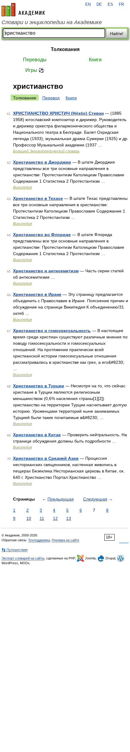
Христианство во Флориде (42, 234)
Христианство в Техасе (38, 198)
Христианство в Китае (37, 434)
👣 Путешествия (15, 550)
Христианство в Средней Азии (46, 458)
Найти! (116, 33)
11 (42, 518)
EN (88, 4)
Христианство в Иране (37, 294)
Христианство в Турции (38, 385)
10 (28, 518)
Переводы (35, 59)
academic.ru (23, 9)
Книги (95, 59)
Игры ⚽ (34, 70)
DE (99, 4)
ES (110, 4)
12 (55, 518)
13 (68, 518)
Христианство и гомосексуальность (52, 330)
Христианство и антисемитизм (46, 270)
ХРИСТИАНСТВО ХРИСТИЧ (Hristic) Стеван (58, 113)
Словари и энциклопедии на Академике (52, 22)
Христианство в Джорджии (42, 162)
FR (121, 4)
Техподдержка (39, 540)
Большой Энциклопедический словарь (46, 151)
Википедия (22, 187)
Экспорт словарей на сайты (23, 558)
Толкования (65, 49)
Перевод (51, 97)
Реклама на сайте (65, 540)
